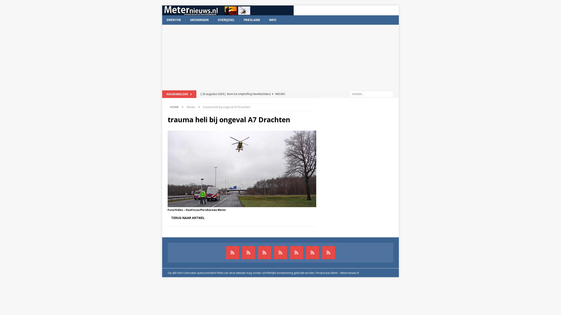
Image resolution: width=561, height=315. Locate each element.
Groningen (199, 20)
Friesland (252, 20)
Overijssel (226, 20)
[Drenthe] (248, 252)
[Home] (280, 252)
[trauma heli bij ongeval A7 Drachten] (242, 204)
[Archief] (232, 252)
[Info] (296, 252)
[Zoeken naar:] (371, 94)
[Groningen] (264, 252)
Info (272, 20)
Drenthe (174, 20)
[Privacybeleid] (312, 252)
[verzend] (328, 252)
